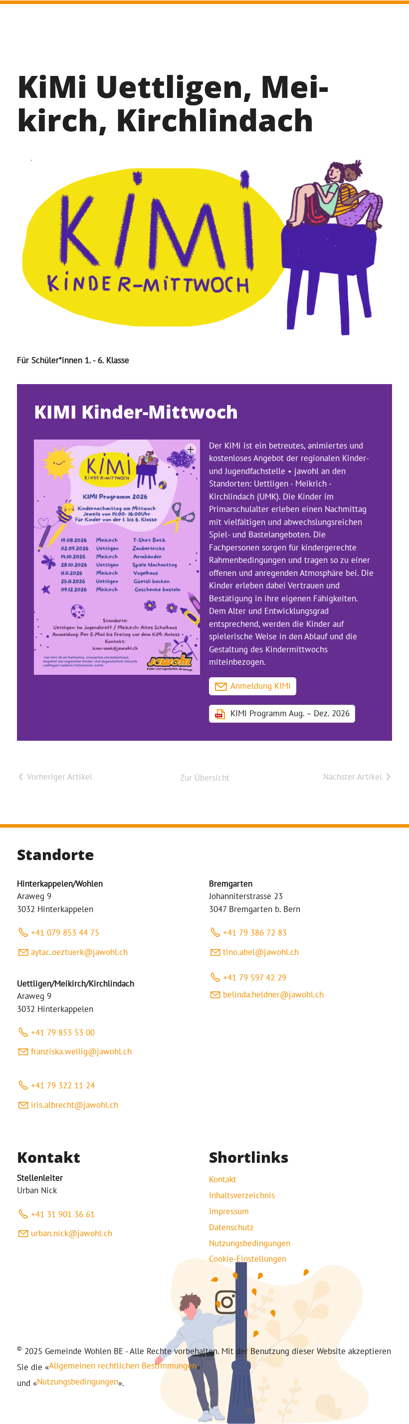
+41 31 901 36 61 (63, 1214)
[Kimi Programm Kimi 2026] (117, 557)
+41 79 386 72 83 (255, 932)
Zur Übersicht (204, 777)
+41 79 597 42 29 (254, 977)
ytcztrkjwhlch (81, 952)
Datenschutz (231, 1227)
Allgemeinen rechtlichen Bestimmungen (123, 1365)
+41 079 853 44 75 (65, 932)
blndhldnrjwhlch (273, 994)
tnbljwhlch (261, 952)
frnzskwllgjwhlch (81, 1051)
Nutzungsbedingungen (249, 1243)
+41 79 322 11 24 (63, 1085)
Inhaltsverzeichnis (242, 1195)
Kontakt (222, 1179)
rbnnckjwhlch (73, 1233)
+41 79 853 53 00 (63, 1032)
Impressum (229, 1211)
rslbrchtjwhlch (75, 1104)
